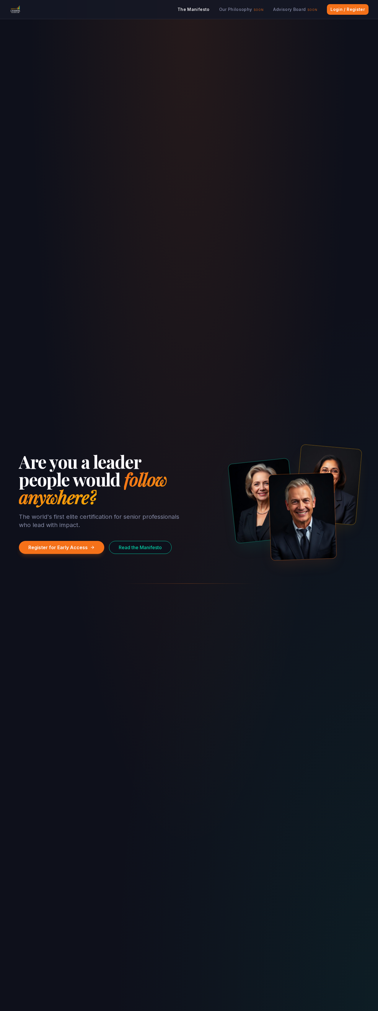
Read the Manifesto (140, 547)
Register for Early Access (58, 547)
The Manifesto (193, 9)
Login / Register (347, 9)
